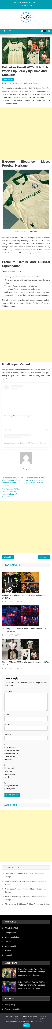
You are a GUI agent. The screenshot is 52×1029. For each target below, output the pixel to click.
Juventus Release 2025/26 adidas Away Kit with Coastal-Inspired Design (45, 557)
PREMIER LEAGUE (11, 928)
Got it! (26, 1025)
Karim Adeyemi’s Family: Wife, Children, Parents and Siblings (24, 875)
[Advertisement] (26, 133)
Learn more (42, 1021)
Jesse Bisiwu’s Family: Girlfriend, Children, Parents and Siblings (25, 898)
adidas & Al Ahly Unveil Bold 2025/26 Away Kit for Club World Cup (23, 596)
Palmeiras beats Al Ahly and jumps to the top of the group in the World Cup (36, 480)
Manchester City (11, 946)
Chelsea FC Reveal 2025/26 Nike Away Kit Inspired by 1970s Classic (25, 663)
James (37, 975)
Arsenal (8, 951)
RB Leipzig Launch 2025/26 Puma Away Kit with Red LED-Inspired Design (24, 630)
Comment (8, 691)
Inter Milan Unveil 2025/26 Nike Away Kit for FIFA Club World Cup (9, 557)
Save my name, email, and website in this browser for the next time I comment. (11, 753)
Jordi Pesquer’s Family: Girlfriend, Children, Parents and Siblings (26, 890)
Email (7, 725)
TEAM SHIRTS (8, 79)
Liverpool (8, 955)
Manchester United (12, 937)
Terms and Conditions (13, 1009)
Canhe (19, 83)
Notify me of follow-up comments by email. (9, 772)
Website (7, 734)
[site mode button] (43, 31)
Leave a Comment (33, 83)
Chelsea (8, 942)
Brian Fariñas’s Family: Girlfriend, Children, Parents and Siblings (25, 882)
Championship (10, 933)
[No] (49, 1021)
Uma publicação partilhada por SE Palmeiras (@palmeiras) (26, 443)
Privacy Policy (10, 1005)
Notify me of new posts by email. (11, 787)
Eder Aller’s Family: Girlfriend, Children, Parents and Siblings (27, 904)
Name (7, 715)
